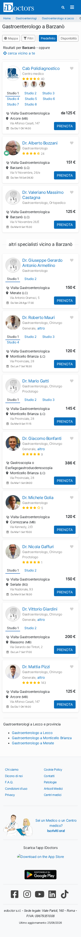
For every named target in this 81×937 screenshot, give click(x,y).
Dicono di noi (13, 776)
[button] (33, 78)
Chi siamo (12, 769)
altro (41, 328)
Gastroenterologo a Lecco (58, 18)
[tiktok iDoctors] (64, 894)
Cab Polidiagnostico (40, 68)
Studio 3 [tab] (48, 93)
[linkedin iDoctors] (52, 894)
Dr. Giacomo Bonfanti (42, 438)
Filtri (30, 38)
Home (6, 18)
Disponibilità (68, 38)
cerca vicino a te (21, 53)
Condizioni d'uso (16, 788)
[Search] (63, 7)
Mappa (12, 38)
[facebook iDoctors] (14, 894)
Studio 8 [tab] (31, 104)
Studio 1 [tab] (13, 93)
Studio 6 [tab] (49, 99)
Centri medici (52, 795)
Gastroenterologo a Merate (33, 743)
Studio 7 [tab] (13, 104)
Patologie (50, 782)
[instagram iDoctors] (27, 894)
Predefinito (48, 38)
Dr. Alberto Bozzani (39, 143)
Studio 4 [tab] (13, 99)
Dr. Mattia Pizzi (36, 666)
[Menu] (72, 7)
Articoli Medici (53, 788)
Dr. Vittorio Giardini (39, 609)
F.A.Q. (9, 782)
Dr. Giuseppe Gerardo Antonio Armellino (42, 263)
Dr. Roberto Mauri (38, 317)
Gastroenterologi (26, 18)
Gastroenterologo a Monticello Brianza (41, 738)
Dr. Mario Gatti (35, 381)
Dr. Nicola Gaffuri (38, 546)
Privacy (10, 795)
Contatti (49, 776)
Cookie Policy (53, 769)
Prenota (65, 126)
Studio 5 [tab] (31, 99)
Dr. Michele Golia (37, 497)
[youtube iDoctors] (39, 894)
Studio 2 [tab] (30, 93)
